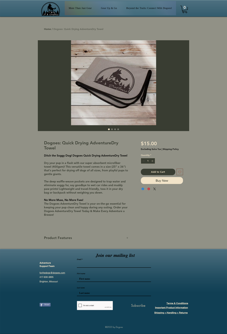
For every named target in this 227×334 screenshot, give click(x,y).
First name (81, 273)
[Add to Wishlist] (180, 172)
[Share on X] (154, 189)
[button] (184, 9)
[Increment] (153, 161)
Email (79, 259)
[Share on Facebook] (143, 189)
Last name (81, 288)
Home (47, 29)
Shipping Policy (171, 149)
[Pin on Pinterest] (149, 189)
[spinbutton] (148, 161)
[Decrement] (143, 161)
